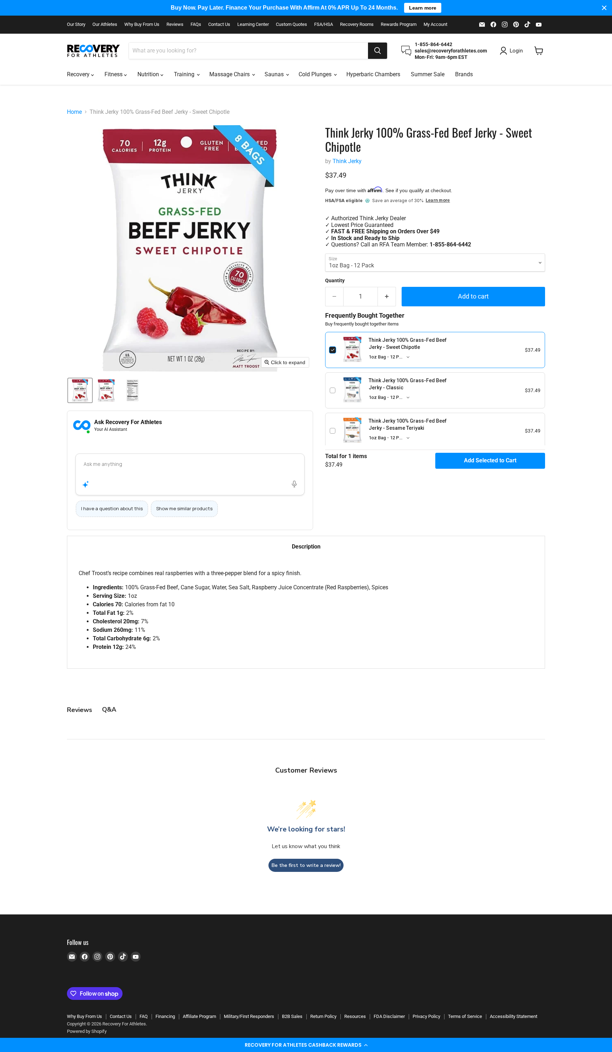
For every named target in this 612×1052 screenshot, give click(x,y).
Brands (464, 74)
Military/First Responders (249, 1016)
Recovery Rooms (357, 24)
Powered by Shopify (87, 1031)
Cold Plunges (316, 74)
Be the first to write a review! (306, 865)
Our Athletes (104, 24)
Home (74, 112)
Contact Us (219, 24)
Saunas (275, 74)
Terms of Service (465, 1016)
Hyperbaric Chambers (373, 74)
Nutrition (148, 74)
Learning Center (253, 24)
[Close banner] (604, 8)
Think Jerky (347, 161)
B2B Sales (292, 1016)
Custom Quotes (291, 24)
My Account (435, 24)
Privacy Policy (426, 1016)
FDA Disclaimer (389, 1016)
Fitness (114, 74)
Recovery (79, 74)
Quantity (335, 280)
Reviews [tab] (79, 710)
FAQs (196, 24)
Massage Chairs (230, 74)
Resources (355, 1016)
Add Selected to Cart (490, 460)
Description (306, 546)
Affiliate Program (199, 1016)
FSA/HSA (323, 24)
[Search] (377, 51)
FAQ (144, 1016)
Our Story (76, 24)
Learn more (438, 200)
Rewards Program (398, 24)
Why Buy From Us (141, 24)
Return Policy (323, 1016)
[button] (306, 1045)
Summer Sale (427, 74)
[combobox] (248, 51)
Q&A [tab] (109, 709)
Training (185, 74)
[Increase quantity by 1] (387, 296)
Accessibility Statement (513, 1016)
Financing (165, 1016)
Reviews (174, 24)
